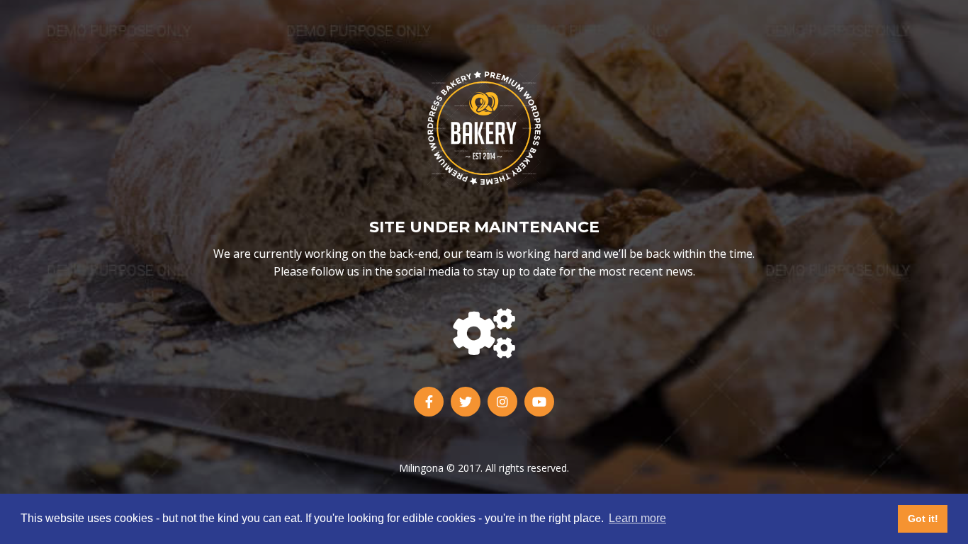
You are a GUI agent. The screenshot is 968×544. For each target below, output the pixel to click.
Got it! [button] (923, 518)
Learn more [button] (637, 518)
